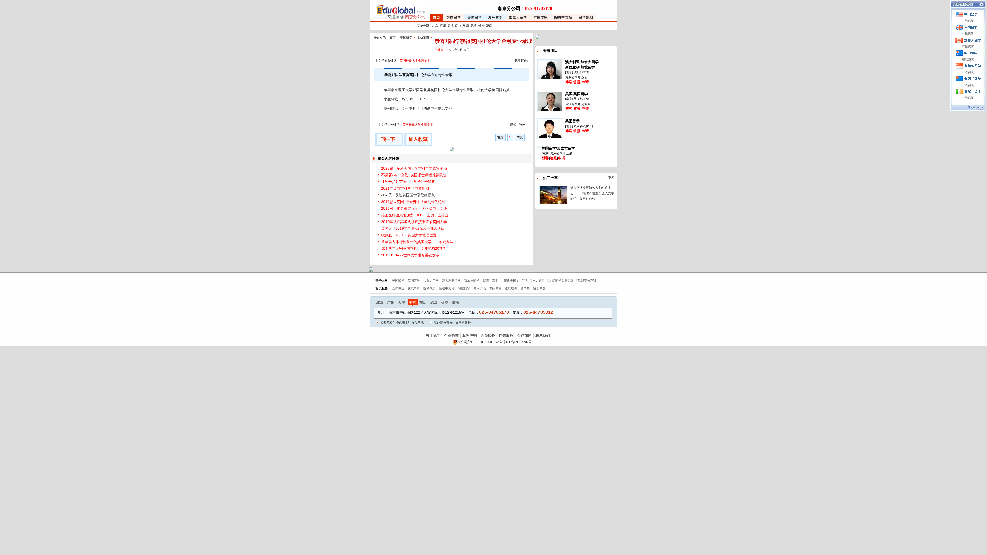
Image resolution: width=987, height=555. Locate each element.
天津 (450, 25)
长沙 (481, 25)
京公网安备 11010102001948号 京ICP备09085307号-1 (496, 342)
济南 (489, 25)
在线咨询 (968, 21)
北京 (435, 25)
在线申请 (414, 288)
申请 (585, 82)
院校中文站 (563, 17)
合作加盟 (524, 335)
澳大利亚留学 (451, 280)
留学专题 (539, 288)
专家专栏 (495, 288)
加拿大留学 (518, 17)
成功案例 (423, 38)
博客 (568, 82)
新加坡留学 (471, 280)
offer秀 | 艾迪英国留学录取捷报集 (408, 195)
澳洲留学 (495, 17)
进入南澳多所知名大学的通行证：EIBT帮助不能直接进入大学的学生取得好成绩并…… (592, 193)
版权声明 (469, 335)
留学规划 (586, 17)
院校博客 (464, 288)
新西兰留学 (490, 280)
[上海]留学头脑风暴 (560, 280)
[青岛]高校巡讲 (586, 280)
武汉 (474, 25)
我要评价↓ (521, 60)
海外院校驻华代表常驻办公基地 (402, 323)
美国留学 (474, 17)
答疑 (577, 82)
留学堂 (525, 288)
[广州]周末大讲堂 (533, 280)
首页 (436, 17)
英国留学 (453, 17)
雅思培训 (511, 288)
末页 (520, 137)
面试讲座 (398, 288)
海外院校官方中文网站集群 (452, 323)
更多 (611, 177)
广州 (443, 25)
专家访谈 (479, 288)
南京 (458, 25)
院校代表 (429, 288)
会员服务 (488, 335)
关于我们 (433, 335)
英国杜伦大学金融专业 (415, 60)
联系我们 (542, 335)
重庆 (466, 25)
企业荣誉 (451, 335)
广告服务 (506, 335)
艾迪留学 (440, 50)
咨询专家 (540, 17)
